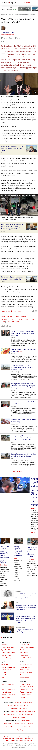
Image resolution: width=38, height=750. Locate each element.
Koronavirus (4, 319)
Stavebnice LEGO (9, 723)
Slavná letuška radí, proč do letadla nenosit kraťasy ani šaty (22, 403)
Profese (32, 319)
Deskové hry (9, 727)
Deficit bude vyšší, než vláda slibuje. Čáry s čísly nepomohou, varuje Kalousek (5, 554)
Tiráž (30, 737)
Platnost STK (24, 697)
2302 (18, 38)
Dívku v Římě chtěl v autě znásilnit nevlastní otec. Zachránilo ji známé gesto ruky (23, 333)
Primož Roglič (24, 655)
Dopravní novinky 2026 (26, 689)
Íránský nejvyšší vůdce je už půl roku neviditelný (18, 551)
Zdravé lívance (24, 669)
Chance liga (4, 664)
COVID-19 (13, 319)
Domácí (3, 153)
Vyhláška (23, 316)
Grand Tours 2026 (25, 658)
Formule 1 (4, 675)
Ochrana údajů (29, 738)
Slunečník (7, 714)
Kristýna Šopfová (5, 32)
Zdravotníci (15, 322)
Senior (26, 319)
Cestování (13, 406)
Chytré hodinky (26, 727)
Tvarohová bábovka (26, 672)
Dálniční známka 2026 (26, 687)
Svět (12, 458)
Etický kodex (19, 738)
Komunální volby (6, 658)
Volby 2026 (4, 644)
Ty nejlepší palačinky (26, 664)
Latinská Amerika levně (8, 694)
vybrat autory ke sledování (7, 34)
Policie (8, 322)
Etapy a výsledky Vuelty (27, 647)
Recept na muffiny (25, 667)
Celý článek (34, 533)
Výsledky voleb (5, 650)
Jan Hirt (22, 650)
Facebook (7, 737)
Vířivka (23, 717)
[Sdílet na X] (36, 311)
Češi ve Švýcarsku (6, 692)
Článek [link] (3, 198)
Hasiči (3, 322)
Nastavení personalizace (24, 740)
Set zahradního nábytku (26, 714)
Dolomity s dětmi (6, 697)
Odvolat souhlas (11, 740)
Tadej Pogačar (24, 652)
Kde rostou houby (13, 705)
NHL (2, 677)
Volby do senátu (6, 655)
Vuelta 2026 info (24, 644)
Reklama (19, 737)
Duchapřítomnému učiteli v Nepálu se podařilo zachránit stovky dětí (24, 455)
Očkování (16, 316)
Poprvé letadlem (6, 687)
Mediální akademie (8, 738)
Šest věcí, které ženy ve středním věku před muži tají (23, 420)
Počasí (13, 353)
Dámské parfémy (20, 723)
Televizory (17, 727)
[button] (19, 84)
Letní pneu (30, 723)
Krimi (12, 442)
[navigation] (2, 2)
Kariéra (26, 737)
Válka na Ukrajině (15, 372)
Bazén (13, 711)
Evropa (13, 337)
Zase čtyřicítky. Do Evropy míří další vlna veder (23, 350)
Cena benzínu (24, 705)
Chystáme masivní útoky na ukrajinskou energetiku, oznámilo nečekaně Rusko (22, 367)
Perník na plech (24, 677)
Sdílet (11, 38)
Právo (12, 32)
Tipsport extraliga (6, 669)
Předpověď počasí (27, 702)
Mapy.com (18, 702)
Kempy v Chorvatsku (7, 684)
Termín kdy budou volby (8, 652)
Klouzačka (14, 714)
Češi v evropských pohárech (18, 708)
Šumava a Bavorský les (8, 689)
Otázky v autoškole (25, 694)
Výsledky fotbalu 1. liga (8, 667)
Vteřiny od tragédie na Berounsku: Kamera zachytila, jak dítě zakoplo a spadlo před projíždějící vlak (22, 438)
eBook (5, 38)
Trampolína (31, 711)
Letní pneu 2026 (25, 684)
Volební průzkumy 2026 (8, 647)
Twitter (13, 737)
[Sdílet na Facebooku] (33, 311)
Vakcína (20, 319)
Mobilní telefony (25, 720)
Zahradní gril (15, 717)
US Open (4, 672)
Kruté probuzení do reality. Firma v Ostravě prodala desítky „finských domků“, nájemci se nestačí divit (23, 385)
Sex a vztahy (14, 424)
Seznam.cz (27, 2)
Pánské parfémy (18, 730)
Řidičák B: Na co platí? (26, 692)
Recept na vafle (24, 675)
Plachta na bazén (21, 711)
